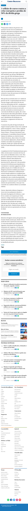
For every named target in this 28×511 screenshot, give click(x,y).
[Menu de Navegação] (2, 1)
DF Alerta (16, 472)
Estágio (16, 394)
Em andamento (17, 416)
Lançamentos (17, 436)
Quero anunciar (17, 454)
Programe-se (3, 444)
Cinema (2, 442)
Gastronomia (3, 434)
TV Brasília (18, 470)
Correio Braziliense (7, 387)
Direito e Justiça (4, 418)
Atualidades (17, 485)
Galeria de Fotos (18, 445)
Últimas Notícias (18, 398)
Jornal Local (17, 474)
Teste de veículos (4, 477)
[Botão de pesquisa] (26, 1)
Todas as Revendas (4, 486)
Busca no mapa (17, 434)
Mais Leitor (3, 451)
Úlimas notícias (17, 438)
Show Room (17, 441)
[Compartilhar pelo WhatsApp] (18, 288)
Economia (3, 396)
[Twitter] (7, 24)
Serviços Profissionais (19, 464)
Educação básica (18, 389)
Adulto (16, 462)
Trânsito (2, 412)
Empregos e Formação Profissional (19, 461)
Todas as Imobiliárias (18, 448)
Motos (2, 482)
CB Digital (3, 420)
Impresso (4, 414)
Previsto (16, 415)
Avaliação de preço (4, 479)
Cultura (16, 400)
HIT (1, 448)
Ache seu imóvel (18, 431)
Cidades (2, 391)
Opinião (2, 405)
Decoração (17, 443)
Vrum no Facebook (4, 484)
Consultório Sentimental (5, 433)
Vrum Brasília (17, 477)
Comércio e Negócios (18, 466)
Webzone (3, 436)
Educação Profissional (19, 405)
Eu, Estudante (19, 387)
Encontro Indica (17, 487)
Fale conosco (17, 408)
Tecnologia (3, 408)
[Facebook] (5, 24)
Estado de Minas (18, 492)
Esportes (2, 401)
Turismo (2, 410)
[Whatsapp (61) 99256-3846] (8, 500)
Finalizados (17, 420)
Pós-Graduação (17, 406)
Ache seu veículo (4, 472)
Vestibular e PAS (18, 401)
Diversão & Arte (4, 400)
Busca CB (3, 421)
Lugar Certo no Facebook (19, 446)
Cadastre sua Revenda (5, 487)
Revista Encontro (20, 480)
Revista (16, 483)
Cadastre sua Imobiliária (19, 450)
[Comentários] (10, 24)
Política (2, 393)
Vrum (2, 470)
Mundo (2, 398)
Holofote (2, 406)
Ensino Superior (17, 391)
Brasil (2, 394)
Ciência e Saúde (4, 403)
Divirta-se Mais (5, 440)
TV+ (2, 449)
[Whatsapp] (2, 24)
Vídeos (2, 480)
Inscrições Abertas (18, 418)
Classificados (18, 452)
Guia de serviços (18, 439)
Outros (17, 489)
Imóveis (16, 456)
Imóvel (17, 429)
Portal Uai (16, 493)
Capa (2, 389)
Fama (2, 431)
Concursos (18, 411)
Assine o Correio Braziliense (6, 425)
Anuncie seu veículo (4, 474)
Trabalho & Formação (18, 393)
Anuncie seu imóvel (18, 433)
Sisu (15, 403)
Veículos (16, 458)
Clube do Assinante (4, 423)
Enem (16, 396)
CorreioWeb (4, 429)
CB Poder (16, 475)
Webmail (2, 438)
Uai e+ (16, 495)
